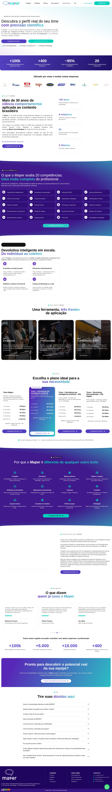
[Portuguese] (5, 789)
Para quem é (55, 3)
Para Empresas (75, 775)
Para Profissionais (76, 777)
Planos (45, 3)
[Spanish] (8, 789)
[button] (50, 632)
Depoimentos (66, 3)
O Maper (28, 3)
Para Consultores (76, 779)
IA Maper (37, 3)
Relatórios (74, 781)
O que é (52, 775)
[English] (2, 789)
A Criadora (53, 781)
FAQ (75, 3)
